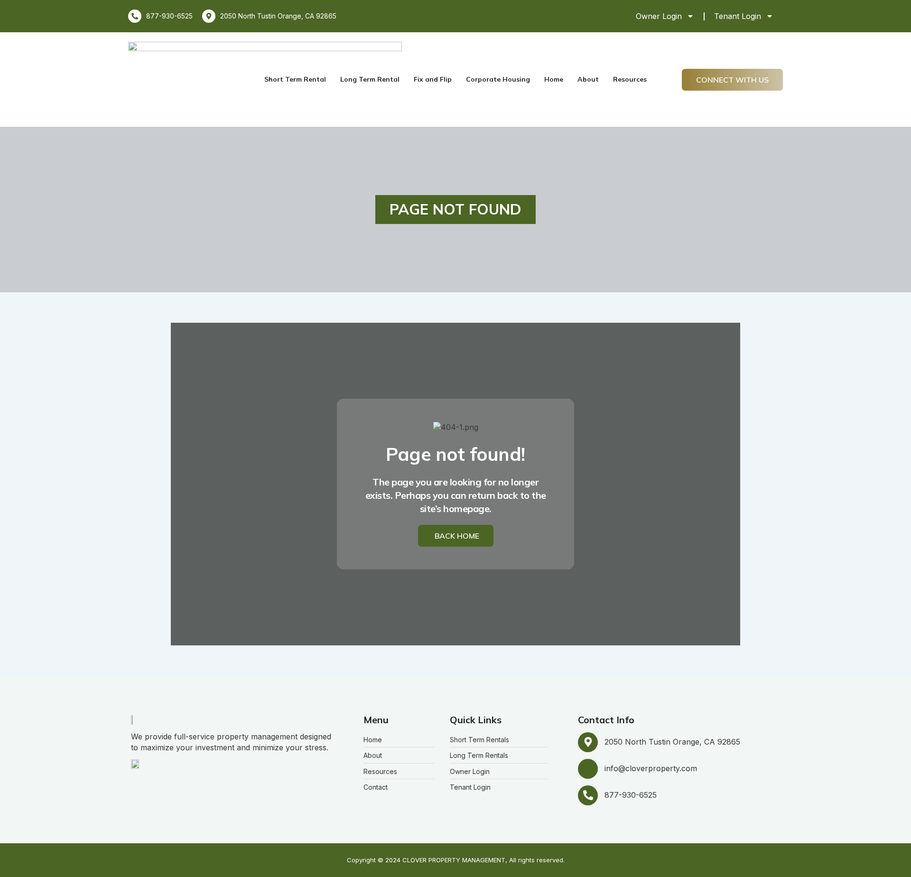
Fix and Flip (433, 79)
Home (553, 79)
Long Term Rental (370, 79)
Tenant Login (737, 16)
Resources (630, 79)
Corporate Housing (498, 79)
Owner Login (659, 16)
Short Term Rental (295, 79)
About (588, 79)
